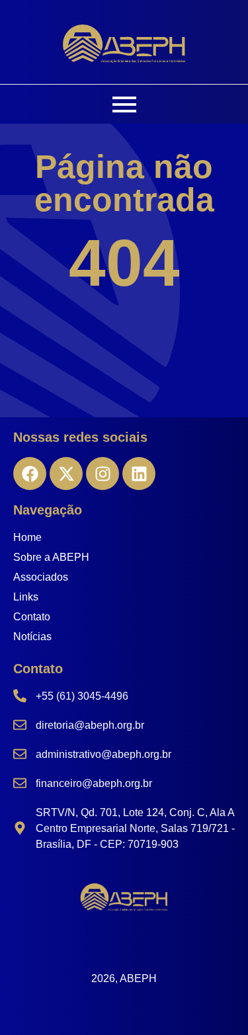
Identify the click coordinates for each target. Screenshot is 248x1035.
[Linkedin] (138, 473)
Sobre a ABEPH (51, 557)
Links (25, 596)
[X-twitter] (66, 473)
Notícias (32, 636)
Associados (40, 577)
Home (27, 537)
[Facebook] (29, 473)
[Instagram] (102, 473)
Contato (31, 616)
